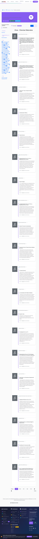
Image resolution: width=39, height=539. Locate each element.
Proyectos (4, 514)
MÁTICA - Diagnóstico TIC (14, 522)
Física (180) (3, 48)
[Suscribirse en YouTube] (33, 528)
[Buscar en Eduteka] (31, 2)
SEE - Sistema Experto (6, 522)
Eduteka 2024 (15, 527)
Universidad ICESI (24, 517)
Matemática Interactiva (5, 519)
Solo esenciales (35, 536)
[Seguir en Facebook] (30, 528)
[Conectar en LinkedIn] (35, 528)
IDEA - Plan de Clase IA (14, 512)
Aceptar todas (29, 536)
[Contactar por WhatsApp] (31, 530)
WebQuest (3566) (4, 77)
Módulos (4, 513)
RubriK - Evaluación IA (14, 515)
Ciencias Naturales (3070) (5, 50)
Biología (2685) (6, 50)
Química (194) (7, 47)
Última (35, 490)
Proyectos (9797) (4, 78)
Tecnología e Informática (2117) (6, 67)
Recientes (3, 32)
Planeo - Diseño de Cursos (14, 518)
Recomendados (4, 37)
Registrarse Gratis (15, 502)
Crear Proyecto (25, 502)
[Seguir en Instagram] (31, 528)
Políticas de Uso (23, 513)
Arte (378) (4, 52)
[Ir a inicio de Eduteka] (4, 1)
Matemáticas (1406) (6, 41)
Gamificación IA (14, 519)
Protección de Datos (23, 515)
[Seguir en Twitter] (30, 530)
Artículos (4, 511)
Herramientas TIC (6, 516)
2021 (12, 530)
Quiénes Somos (23, 511)
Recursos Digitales (6, 523)
